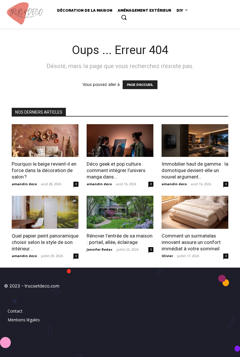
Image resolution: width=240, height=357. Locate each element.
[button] (124, 17)
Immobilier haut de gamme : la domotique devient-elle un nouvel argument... (195, 170)
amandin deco (24, 184)
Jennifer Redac (99, 249)
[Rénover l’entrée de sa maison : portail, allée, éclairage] (120, 212)
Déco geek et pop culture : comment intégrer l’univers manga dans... (116, 170)
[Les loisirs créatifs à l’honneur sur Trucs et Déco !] (26, 13)
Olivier (167, 256)
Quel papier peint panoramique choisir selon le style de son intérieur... (45, 242)
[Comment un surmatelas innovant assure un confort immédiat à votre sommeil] (195, 212)
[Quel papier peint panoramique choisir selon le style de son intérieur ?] (45, 212)
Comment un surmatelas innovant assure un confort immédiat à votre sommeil (191, 242)
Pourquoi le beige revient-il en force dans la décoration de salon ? (44, 170)
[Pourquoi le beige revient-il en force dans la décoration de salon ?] (45, 140)
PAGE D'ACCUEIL (140, 85)
